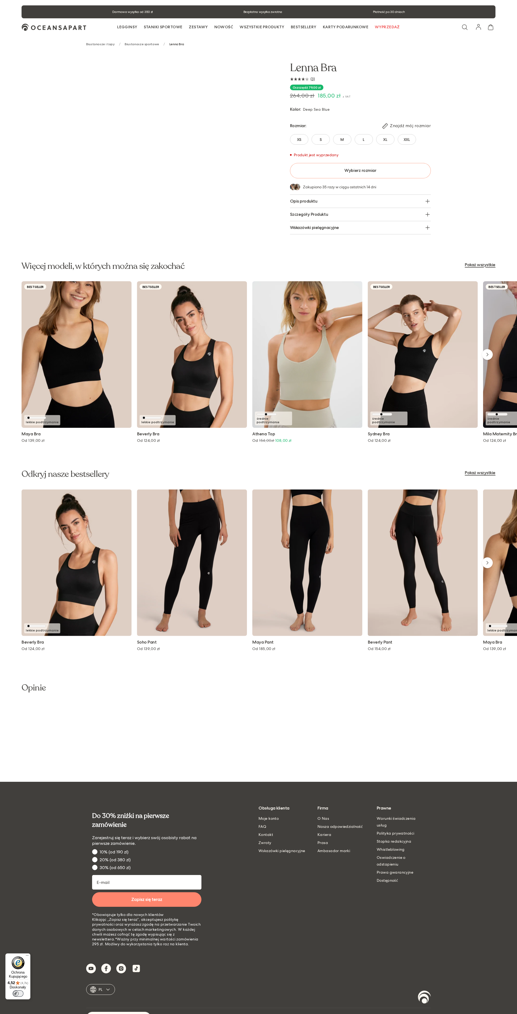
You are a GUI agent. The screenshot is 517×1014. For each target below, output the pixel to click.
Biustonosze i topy (100, 44)
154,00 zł (379, 648)
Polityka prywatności (395, 833)
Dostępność (387, 880)
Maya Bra (31, 434)
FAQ (262, 826)
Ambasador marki (333, 850)
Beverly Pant (380, 642)
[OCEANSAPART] (54, 27)
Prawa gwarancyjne (395, 872)
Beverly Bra (148, 434)
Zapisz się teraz (146, 899)
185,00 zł (263, 648)
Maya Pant (263, 642)
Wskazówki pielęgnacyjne (314, 227)
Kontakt (265, 834)
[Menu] (27, 956)
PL (101, 989)
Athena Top (263, 434)
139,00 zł (33, 440)
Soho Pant (147, 642)
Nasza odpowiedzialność (340, 826)
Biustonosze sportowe (142, 44)
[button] (465, 27)
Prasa (322, 842)
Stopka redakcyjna (394, 841)
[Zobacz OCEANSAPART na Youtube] (91, 968)
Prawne (384, 808)
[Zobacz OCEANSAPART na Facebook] (106, 968)
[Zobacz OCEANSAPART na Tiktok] (136, 968)
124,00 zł (148, 440)
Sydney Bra (379, 434)
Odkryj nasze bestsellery (65, 474)
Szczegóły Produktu (309, 214)
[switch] (18, 993)
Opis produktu (303, 201)
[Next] (487, 354)
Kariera (324, 834)
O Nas (323, 818)
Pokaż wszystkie (480, 265)
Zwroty (264, 842)
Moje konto (268, 818)
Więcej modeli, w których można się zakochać (103, 266)
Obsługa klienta (273, 808)
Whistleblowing (391, 849)
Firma (322, 808)
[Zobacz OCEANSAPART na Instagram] (121, 968)
